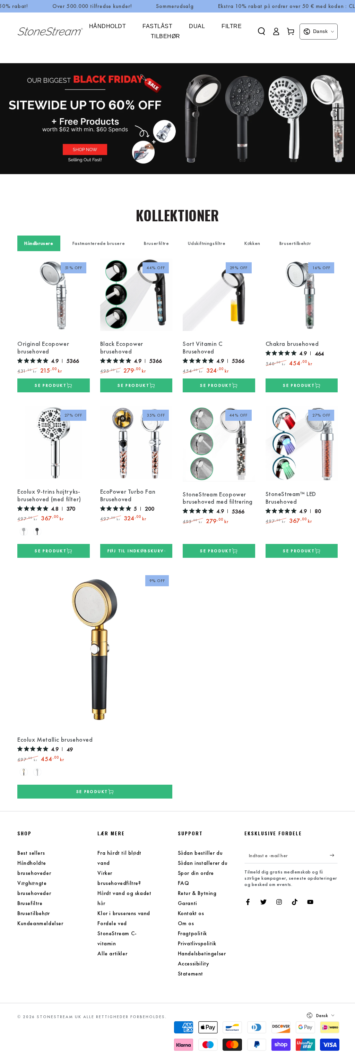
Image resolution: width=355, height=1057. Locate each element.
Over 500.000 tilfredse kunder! (92, 6)
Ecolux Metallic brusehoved (55, 739)
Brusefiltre (30, 903)
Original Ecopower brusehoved (43, 347)
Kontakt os (191, 913)
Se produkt (51, 385)
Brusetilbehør (33, 913)
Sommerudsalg (174, 6)
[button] (261, 31)
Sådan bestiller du (200, 852)
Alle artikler (112, 953)
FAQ (183, 883)
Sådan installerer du (203, 863)
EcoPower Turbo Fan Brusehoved (128, 495)
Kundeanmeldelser (40, 923)
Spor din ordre (196, 873)
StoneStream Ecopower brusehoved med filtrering (218, 498)
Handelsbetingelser (202, 953)
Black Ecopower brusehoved (121, 347)
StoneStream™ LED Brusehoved (291, 497)
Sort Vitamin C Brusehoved (202, 347)
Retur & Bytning (197, 893)
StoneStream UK (59, 1017)
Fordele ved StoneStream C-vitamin (117, 933)
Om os (186, 923)
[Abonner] (334, 855)
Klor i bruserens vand (123, 913)
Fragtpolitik (192, 933)
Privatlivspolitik (197, 943)
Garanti (187, 903)
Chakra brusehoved (292, 344)
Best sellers (31, 852)
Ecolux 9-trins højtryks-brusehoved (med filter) (49, 495)
